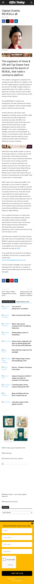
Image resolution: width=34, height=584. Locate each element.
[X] (8, 21)
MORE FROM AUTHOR (22, 302)
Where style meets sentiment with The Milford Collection (21, 326)
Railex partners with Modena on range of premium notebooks (26, 293)
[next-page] (6, 411)
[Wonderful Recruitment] (10, 501)
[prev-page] (3, 411)
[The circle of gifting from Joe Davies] (6, 309)
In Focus (9, 7)
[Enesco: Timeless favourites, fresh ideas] (6, 369)
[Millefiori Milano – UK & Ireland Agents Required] (17, 496)
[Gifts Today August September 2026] (13, 448)
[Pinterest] (12, 21)
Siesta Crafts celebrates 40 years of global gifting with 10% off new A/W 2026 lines (22, 343)
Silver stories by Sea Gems (21, 315)
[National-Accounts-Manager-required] (15, 464)
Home (3, 7)
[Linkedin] (16, 21)
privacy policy (21, 578)
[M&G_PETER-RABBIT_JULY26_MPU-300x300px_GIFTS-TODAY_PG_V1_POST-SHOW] (15, 441)
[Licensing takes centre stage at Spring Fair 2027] (6, 387)
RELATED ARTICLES (8, 302)
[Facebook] (3, 21)
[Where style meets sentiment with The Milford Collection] (6, 326)
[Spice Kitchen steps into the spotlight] (6, 352)
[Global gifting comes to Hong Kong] (6, 335)
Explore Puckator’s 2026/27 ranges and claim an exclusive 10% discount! (21, 378)
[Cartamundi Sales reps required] (12, 458)
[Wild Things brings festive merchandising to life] (6, 361)
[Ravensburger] (7, 453)
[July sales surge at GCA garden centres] (6, 404)
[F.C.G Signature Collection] (17, 146)
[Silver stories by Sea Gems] (6, 317)
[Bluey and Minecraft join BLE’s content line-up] (6, 395)
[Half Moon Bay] (17, 55)
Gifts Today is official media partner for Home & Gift (9, 293)
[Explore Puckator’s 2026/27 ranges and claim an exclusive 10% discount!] (6, 378)
